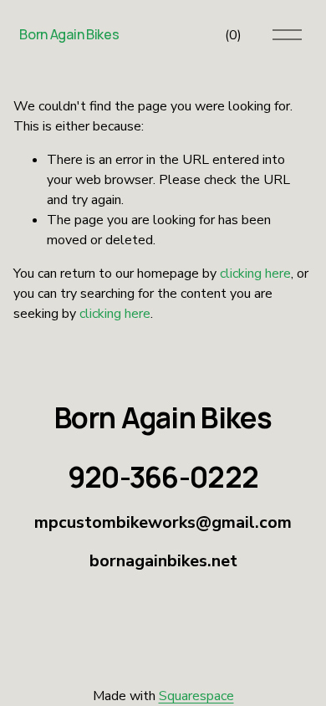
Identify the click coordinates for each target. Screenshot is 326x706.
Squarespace (196, 696)
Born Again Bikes (69, 34)
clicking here (255, 273)
